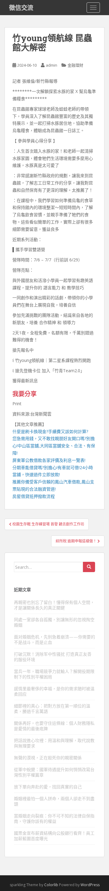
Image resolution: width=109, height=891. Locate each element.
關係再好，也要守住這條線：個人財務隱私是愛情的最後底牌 (54, 725)
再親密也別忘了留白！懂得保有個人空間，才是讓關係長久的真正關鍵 (54, 605)
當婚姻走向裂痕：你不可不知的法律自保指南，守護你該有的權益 (54, 818)
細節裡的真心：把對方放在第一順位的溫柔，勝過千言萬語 (52, 708)
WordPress (90, 884)
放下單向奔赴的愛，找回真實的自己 (48, 787)
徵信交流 (21, 8)
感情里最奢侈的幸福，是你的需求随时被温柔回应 (54, 691)
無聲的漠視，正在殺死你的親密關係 (48, 757)
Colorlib (51, 884)
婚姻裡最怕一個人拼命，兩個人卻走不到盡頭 (54, 801)
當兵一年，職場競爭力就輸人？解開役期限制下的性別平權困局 (54, 674)
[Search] (89, 567)
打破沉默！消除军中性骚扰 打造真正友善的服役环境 (52, 656)
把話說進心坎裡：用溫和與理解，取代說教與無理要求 (54, 743)
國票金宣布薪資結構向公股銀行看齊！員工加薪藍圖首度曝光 (54, 835)
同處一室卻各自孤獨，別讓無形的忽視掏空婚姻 (54, 622)
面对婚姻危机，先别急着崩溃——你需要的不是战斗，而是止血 (54, 639)
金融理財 (75, 65)
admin (51, 65)
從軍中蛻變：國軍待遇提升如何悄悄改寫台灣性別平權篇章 (54, 772)
